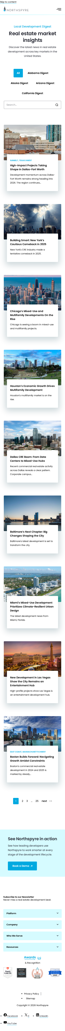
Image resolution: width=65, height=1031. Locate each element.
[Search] (57, 105)
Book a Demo (20, 866)
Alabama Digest (38, 73)
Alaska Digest (19, 83)
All (18, 73)
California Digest (32, 93)
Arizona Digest (45, 83)
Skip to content (8, 1)
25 (36, 801)
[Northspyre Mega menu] (58, 9)
